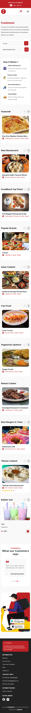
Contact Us (5, 670)
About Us (5, 658)
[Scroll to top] (21, 701)
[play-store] (17, 621)
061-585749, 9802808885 (10, 677)
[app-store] (17, 626)
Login (14, 5)
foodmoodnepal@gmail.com (10, 681)
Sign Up (19, 5)
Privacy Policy (6, 661)
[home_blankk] (3, 11)
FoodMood (11, 707)
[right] (28, 111)
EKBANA (19, 709)
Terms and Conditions (8, 664)
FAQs (3, 667)
